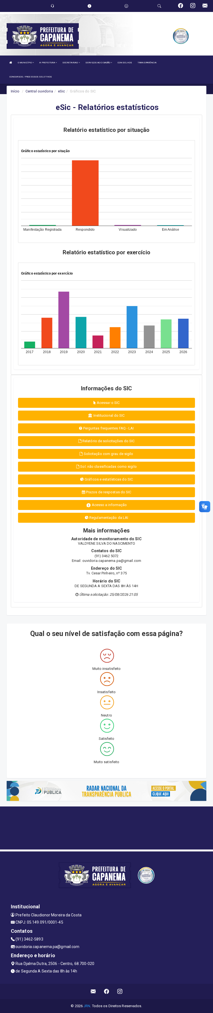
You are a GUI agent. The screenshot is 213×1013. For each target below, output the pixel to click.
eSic (61, 91)
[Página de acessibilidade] (126, 6)
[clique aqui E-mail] (93, 991)
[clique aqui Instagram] (120, 991)
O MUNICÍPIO (25, 62)
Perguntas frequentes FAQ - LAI (108, 428)
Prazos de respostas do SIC (108, 492)
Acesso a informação (109, 505)
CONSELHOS (125, 62)
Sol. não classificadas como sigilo (108, 466)
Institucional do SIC (109, 415)
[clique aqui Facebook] (106, 991)
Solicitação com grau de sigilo (108, 454)
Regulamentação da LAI (108, 518)
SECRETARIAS (70, 62)
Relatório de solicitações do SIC (108, 441)
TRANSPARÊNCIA (147, 62)
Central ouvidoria (39, 91)
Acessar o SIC (108, 403)
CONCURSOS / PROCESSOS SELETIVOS (30, 77)
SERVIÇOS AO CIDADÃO (98, 62)
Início (15, 91)
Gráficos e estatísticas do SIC (108, 479)
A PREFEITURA (47, 62)
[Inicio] (11, 63)
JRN (86, 1006)
